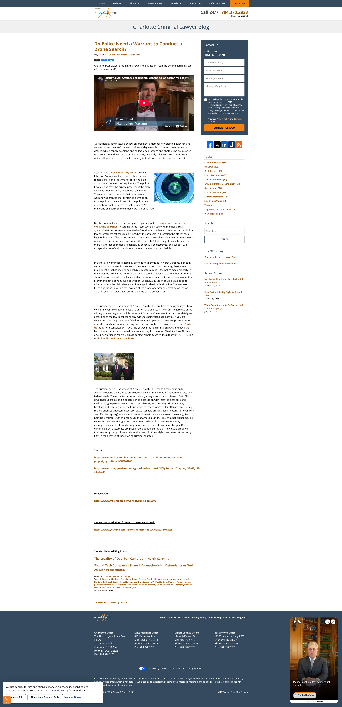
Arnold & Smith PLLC (123, 692)
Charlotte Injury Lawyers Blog (220, 263)
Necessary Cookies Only (45, 697)
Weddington (130, 587)
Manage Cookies (195, 668)
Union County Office (186, 632)
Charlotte (115, 579)
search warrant (134, 584)
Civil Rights (213, 171)
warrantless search (103, 587)
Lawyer (146, 582)
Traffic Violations (215, 179)
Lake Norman (126, 582)
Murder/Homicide (216, 196)
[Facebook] (210, 144)
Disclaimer (184, 617)
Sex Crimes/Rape (215, 200)
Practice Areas (155, 3)
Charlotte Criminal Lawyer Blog (105, 13)
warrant (188, 584)
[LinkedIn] (224, 144)
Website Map (214, 617)
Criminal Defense (154, 579)
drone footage (169, 579)
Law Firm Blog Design (233, 692)
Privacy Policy (223, 119)
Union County (163, 584)
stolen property (148, 584)
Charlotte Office (104, 632)
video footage (177, 584)
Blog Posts (242, 617)
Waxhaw (116, 587)
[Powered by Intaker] (319, 701)
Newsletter (176, 3)
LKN (152, 582)
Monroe (172, 582)
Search (224, 239)
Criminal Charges (138, 579)
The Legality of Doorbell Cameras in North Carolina (131, 558)
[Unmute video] (295, 621)
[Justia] (231, 144)
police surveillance (102, 584)
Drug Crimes (213, 188)
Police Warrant (119, 584)
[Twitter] (217, 144)
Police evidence (183, 582)
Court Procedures (215, 175)
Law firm (138, 582)
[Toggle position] (327, 621)
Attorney (106, 579)
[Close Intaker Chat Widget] (333, 621)
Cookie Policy (177, 668)
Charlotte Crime (215, 192)
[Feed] (238, 144)
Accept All (16, 697)
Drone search (183, 579)
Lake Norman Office (146, 632)
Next (124, 602)
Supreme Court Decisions (219, 209)
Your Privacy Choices (157, 668)
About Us (134, 3)
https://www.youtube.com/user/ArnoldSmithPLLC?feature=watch (133, 529)
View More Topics (213, 213)
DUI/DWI (211, 166)
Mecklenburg (161, 582)
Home (101, 3)
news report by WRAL (124, 172)
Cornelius (125, 579)
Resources (195, 3)
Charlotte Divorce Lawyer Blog (220, 257)
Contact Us (239, 3)
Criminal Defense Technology (117, 576)
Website (117, 3)
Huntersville (99, 582)
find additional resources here (115, 338)
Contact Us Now (224, 127)
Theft (209, 205)
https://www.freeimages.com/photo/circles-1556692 (125, 500)
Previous (101, 602)
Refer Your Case (217, 3)
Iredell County (112, 582)
